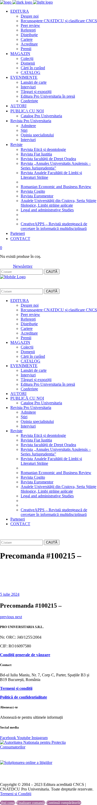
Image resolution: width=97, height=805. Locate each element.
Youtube (24, 738)
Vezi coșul (7, 803)
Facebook (8, 738)
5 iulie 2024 (9, 594)
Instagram (40, 738)
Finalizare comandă (31, 803)
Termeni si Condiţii (15, 794)
